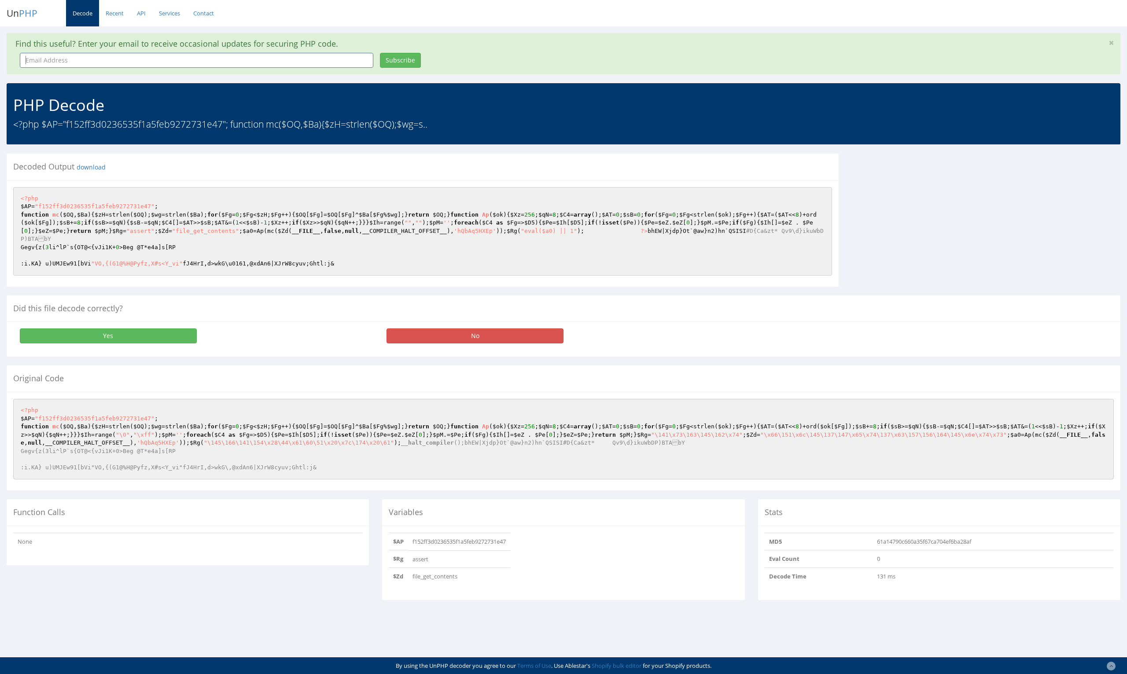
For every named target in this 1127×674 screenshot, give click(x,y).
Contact (203, 13)
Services (169, 13)
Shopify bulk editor (616, 666)
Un (22, 13)
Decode (82, 13)
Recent (115, 13)
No (475, 335)
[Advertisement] (926, 215)
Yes (108, 335)
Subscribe (400, 60)
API (141, 13)
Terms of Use (534, 666)
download (91, 167)
